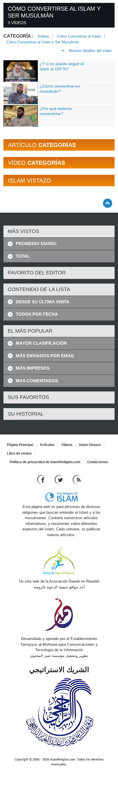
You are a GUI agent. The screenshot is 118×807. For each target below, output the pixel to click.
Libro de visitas (19, 453)
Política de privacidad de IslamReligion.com (45, 462)
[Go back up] (107, 203)
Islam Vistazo (90, 445)
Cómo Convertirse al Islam (79, 36)
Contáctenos (97, 462)
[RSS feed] (77, 479)
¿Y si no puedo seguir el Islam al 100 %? (62, 66)
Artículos (47, 445)
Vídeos (43, 36)
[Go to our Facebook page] (41, 479)
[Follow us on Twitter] (59, 479)
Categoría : (18, 36)
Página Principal (20, 445)
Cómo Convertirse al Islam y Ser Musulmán (43, 42)
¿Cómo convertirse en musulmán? (60, 89)
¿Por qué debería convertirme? (56, 111)
